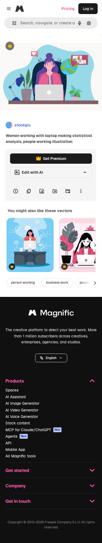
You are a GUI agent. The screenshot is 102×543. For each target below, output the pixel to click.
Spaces (11, 390)
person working (23, 282)
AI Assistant (15, 396)
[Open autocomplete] (12, 23)
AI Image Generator (22, 403)
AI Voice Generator (21, 416)
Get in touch (17, 501)
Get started (17, 470)
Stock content (17, 423)
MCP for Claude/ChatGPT (32, 429)
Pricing (68, 8)
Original (34, 46)
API (8, 443)
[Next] (95, 245)
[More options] (80, 191)
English (51, 358)
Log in (88, 8)
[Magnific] (51, 314)
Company (15, 485)
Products (14, 381)
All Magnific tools (20, 456)
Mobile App (15, 449)
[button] (51, 358)
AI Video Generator (21, 410)
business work (57, 282)
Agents (16, 436)
